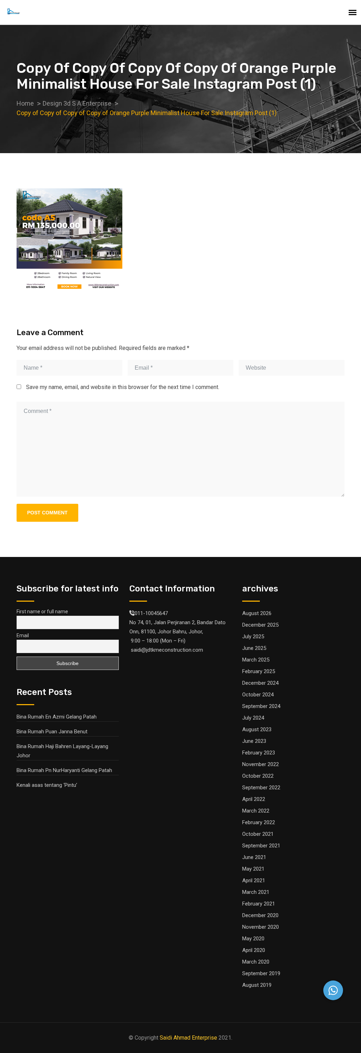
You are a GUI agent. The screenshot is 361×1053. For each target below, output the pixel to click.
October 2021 (258, 834)
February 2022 (258, 822)
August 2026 (256, 613)
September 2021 (261, 845)
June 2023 (254, 741)
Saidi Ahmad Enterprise (188, 1037)
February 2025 (258, 671)
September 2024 (261, 706)
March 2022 (255, 811)
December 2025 (260, 625)
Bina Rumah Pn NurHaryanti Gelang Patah (64, 770)
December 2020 (260, 915)
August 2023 (256, 729)
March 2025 (255, 660)
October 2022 (258, 776)
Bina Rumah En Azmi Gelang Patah (57, 717)
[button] (333, 990)
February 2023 (258, 753)
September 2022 (261, 787)
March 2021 (255, 892)
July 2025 (253, 636)
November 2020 (260, 927)
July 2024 (253, 718)
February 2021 (258, 904)
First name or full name (42, 611)
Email (23, 635)
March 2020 (255, 962)
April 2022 (253, 799)
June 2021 (254, 857)
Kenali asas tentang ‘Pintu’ (47, 785)
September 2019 (261, 973)
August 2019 (256, 985)
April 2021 (253, 880)
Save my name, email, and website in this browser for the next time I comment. (122, 387)
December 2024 (260, 683)
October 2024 (258, 694)
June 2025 (254, 648)
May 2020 (253, 938)
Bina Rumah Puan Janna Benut (52, 731)
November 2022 (260, 764)
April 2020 (253, 950)
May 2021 (253, 869)
